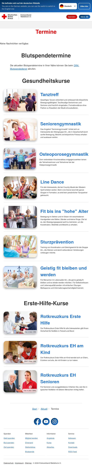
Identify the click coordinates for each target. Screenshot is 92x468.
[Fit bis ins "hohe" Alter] (20, 217)
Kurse (49, 442)
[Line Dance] (20, 187)
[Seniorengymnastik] (20, 129)
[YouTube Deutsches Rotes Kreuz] (46, 421)
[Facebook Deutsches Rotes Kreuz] (37, 421)
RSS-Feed (72, 451)
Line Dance (52, 182)
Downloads (72, 447)
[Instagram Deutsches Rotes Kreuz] (54, 421)
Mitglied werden (31, 438)
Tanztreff (49, 94)
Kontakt (71, 442)
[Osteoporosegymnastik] (20, 158)
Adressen (72, 438)
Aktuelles (50, 447)
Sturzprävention (57, 242)
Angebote (50, 438)
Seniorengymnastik (60, 123)
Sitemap (28, 463)
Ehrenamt (29, 442)
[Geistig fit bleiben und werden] (20, 277)
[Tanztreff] (20, 100)
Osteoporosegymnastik (63, 154)
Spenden (71, 16)
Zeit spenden (9, 447)
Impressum (19, 463)
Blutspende (29, 451)
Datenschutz (9, 463)
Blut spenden (9, 442)
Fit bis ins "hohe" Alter (64, 211)
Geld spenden (9, 438)
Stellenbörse (30, 447)
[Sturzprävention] (20, 246)
